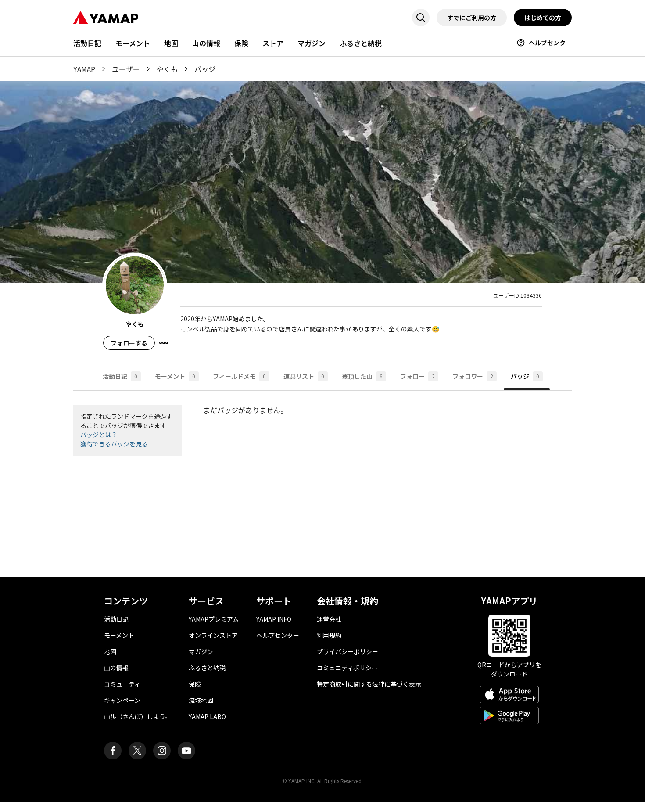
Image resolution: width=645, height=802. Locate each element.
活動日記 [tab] (120, 376)
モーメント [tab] (175, 376)
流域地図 (201, 700)
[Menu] (163, 343)
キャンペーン (122, 700)
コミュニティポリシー (347, 667)
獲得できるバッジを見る (114, 443)
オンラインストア (213, 635)
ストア (272, 43)
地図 (171, 43)
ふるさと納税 (361, 43)
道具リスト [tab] (303, 376)
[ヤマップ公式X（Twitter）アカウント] (137, 750)
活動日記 (87, 43)
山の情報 (206, 43)
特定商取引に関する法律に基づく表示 (369, 684)
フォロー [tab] (417, 376)
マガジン (311, 43)
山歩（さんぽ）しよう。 (137, 716)
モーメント (132, 43)
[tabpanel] (322, 484)
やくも (167, 69)
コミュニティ (122, 684)
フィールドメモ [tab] (239, 376)
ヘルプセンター (550, 42)
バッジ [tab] (525, 376)
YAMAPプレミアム (214, 619)
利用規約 (329, 635)
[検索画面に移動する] (421, 17)
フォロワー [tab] (472, 376)
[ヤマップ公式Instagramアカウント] (162, 750)
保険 (241, 43)
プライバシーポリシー (347, 651)
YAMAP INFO (273, 619)
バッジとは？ (98, 434)
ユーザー (126, 69)
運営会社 (329, 619)
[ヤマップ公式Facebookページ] (113, 750)
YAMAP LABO (207, 716)
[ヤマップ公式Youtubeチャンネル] (186, 750)
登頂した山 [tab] (362, 376)
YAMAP (84, 69)
